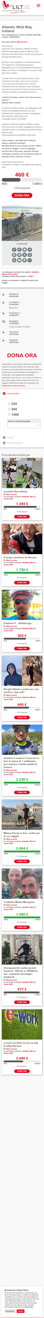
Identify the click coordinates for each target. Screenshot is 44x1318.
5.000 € (30, 276)
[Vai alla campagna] (22, 473)
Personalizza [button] (10, 1311)
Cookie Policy (28, 1307)
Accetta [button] (20, 1311)
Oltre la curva (21, 42)
